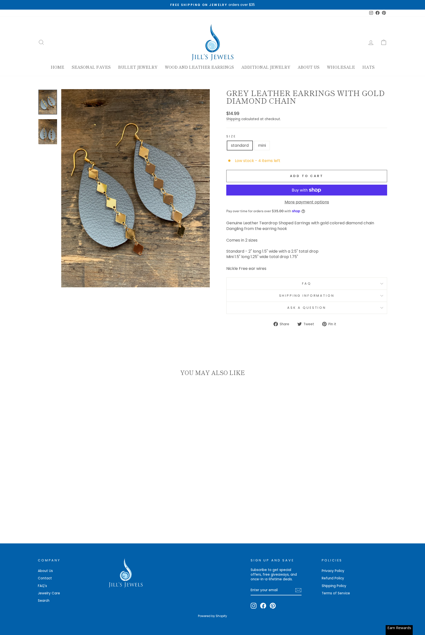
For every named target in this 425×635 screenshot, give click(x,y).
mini (262, 145)
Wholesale (341, 67)
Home (57, 67)
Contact (45, 578)
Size (231, 136)
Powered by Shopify (212, 616)
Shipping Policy (334, 586)
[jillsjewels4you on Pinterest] (273, 606)
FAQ (306, 283)
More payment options (307, 202)
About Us (308, 67)
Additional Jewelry (265, 67)
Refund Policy (333, 578)
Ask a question (306, 308)
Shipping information (306, 295)
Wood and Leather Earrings (199, 67)
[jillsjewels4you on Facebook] (263, 606)
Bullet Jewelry (137, 67)
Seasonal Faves (91, 67)
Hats (368, 67)
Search (43, 600)
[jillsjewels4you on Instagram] (254, 606)
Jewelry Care (49, 593)
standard (240, 145)
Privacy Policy (333, 571)
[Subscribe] (298, 590)
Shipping (233, 119)
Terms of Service (336, 593)
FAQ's (42, 586)
